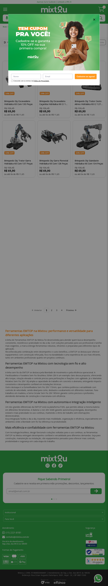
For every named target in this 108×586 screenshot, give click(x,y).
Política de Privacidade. (41, 81)
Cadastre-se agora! (86, 76)
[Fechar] (94, 20)
